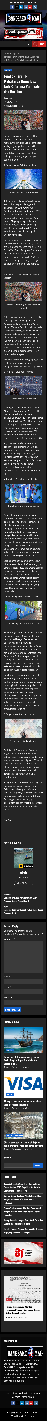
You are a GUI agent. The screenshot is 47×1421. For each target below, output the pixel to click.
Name (7, 976)
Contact (16, 1396)
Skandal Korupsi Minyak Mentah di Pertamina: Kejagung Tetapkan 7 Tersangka (23, 1230)
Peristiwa (19, 1135)
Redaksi (23, 1393)
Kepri (9, 1299)
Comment (9, 938)
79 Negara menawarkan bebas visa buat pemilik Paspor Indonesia (22, 1103)
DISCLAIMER (34, 1393)
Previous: (20, 898)
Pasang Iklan (28, 1396)
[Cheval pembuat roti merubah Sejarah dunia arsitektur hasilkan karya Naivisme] (23, 1125)
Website (8, 997)
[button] (4, 44)
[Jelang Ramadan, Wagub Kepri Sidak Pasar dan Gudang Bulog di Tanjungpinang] (23, 1289)
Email (7, 987)
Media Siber (11, 1393)
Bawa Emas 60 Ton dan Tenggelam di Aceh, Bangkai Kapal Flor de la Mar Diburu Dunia (21, 1060)
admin (9, 98)
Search (7, 1157)
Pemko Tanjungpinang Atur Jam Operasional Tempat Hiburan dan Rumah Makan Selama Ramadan (22, 1211)
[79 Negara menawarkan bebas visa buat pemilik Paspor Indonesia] (23, 1084)
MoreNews (16, 1416)
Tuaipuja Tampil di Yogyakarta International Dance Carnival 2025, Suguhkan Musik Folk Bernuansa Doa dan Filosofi (22, 1187)
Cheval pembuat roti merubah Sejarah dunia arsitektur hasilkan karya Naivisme (23, 1144)
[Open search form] (29, 44)
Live (42, 44)
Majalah (8, 70)
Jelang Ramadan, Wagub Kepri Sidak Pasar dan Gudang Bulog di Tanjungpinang (23, 1222)
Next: (23, 910)
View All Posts (23, 883)
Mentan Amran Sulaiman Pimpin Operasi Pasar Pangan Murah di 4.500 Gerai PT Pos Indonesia (23, 1199)
